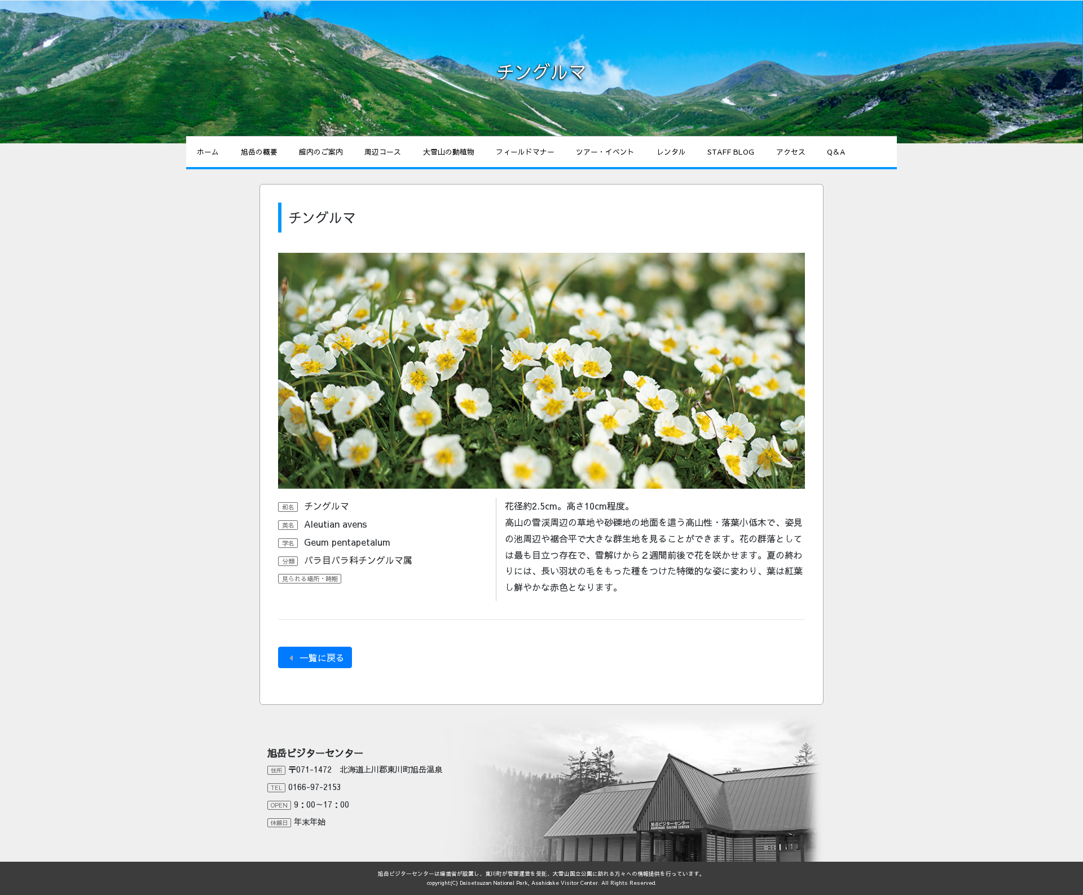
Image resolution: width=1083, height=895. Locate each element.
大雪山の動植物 (448, 151)
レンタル (671, 151)
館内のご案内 (321, 151)
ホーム (208, 151)
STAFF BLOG (730, 151)
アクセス (790, 151)
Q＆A (836, 151)
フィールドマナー (525, 151)
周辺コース (382, 151)
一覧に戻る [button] (321, 657)
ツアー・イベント (605, 151)
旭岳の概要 (259, 151)
